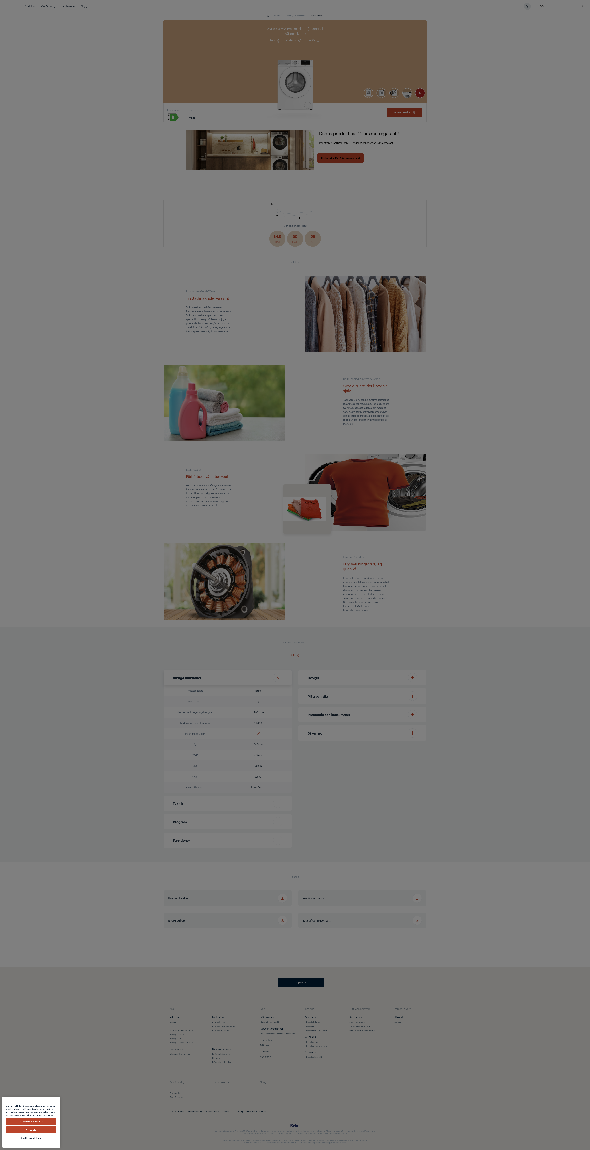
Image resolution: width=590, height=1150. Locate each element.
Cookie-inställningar (31, 1138)
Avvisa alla (31, 1130)
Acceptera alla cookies (31, 1121)
